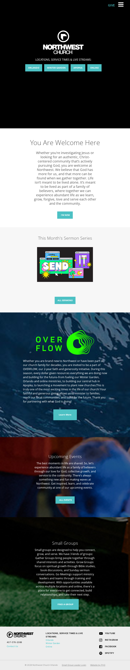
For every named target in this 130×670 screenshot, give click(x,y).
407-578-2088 (14, 642)
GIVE (111, 5)
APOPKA (77, 67)
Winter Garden (53, 643)
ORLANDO (33, 67)
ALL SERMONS (65, 300)
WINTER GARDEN (56, 67)
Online (49, 646)
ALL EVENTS (65, 499)
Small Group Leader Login (74, 665)
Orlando (50, 640)
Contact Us (12, 646)
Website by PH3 (97, 665)
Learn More (65, 414)
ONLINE (94, 67)
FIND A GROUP (65, 604)
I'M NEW (65, 215)
